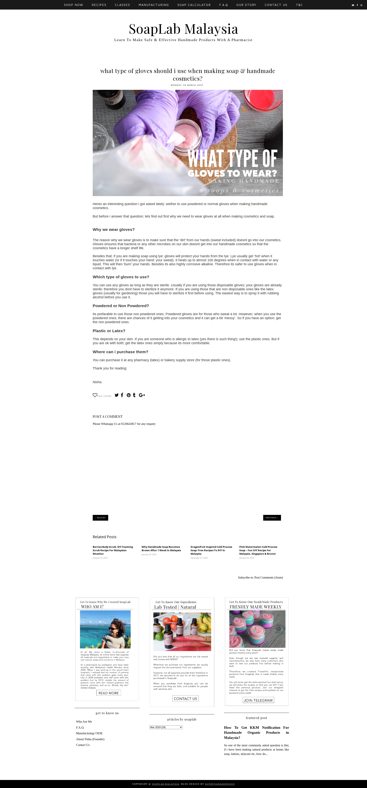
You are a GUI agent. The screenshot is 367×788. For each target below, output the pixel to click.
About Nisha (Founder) (90, 739)
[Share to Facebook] (122, 396)
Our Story (246, 4)
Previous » (272, 518)
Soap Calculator (194, 4)
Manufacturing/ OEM (89, 733)
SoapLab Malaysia (183, 28)
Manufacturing (154, 4)
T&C (299, 4)
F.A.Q (223, 4)
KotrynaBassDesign (220, 784)
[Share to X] (116, 396)
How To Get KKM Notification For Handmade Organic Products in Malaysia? (256, 732)
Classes (122, 4)
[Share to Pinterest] (129, 396)
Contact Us (276, 4)
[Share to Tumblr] (135, 396)
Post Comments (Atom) (268, 577)
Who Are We (84, 721)
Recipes (99, 4)
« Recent (100, 518)
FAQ (99, 396)
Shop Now (73, 4)
